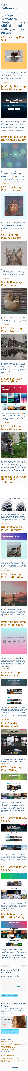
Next (24, 966)
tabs (14, 418)
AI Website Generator (11, 971)
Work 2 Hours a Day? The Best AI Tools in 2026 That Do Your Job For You (13, 1054)
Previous (5, 966)
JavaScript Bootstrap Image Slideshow (13, 87)
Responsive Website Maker (8, 1047)
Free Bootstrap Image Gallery (10, 724)
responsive (22, 954)
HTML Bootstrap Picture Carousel (11, 188)
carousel (22, 413)
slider (5, 317)
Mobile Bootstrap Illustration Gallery (13, 915)
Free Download (5, 82)
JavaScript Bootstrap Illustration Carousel (14, 138)
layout (14, 176)
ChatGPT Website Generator (9, 995)
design (14, 466)
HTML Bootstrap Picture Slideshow (12, 576)
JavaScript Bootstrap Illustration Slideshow (13, 479)
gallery (11, 954)
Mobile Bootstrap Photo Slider (11, 283)
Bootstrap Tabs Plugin (6, 1043)
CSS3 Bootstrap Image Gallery (10, 674)
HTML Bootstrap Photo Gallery (11, 768)
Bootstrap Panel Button (7, 1041)
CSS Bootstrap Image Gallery (14, 819)
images (11, 75)
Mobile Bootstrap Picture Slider (11, 380)
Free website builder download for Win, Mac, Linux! (10, 1031)
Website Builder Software (13, 1004)
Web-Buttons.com (10, 6)
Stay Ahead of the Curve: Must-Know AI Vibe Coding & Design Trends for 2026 (12, 1057)
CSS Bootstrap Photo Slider (13, 38)
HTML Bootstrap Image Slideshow (11, 427)
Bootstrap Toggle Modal (7, 1049)
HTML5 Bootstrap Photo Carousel (12, 329)
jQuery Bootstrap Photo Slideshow (11, 528)
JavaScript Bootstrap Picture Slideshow (13, 623)
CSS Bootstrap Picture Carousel (11, 236)
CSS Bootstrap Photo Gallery (13, 868)
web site (10, 707)
